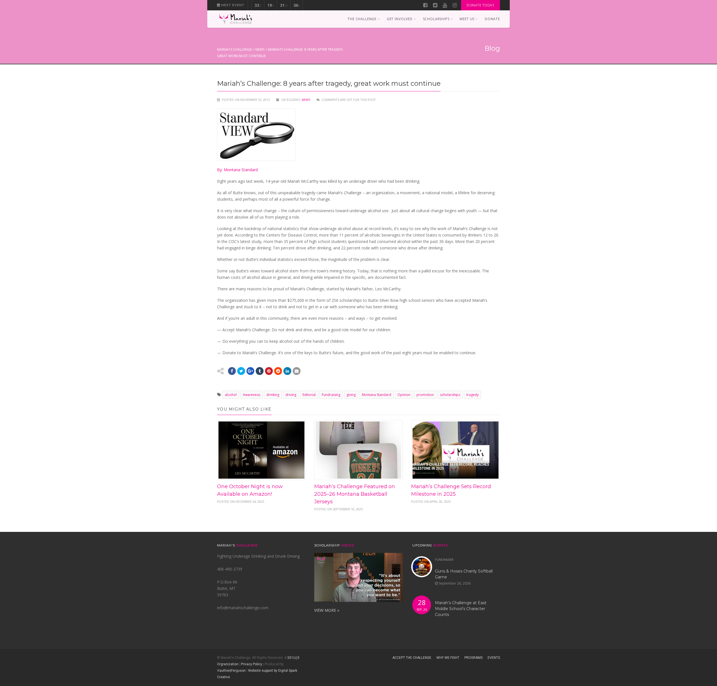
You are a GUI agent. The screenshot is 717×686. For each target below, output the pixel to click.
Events (494, 658)
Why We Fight (447, 658)
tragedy (472, 394)
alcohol (231, 394)
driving (290, 394)
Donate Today (480, 5)
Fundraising (331, 394)
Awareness (251, 394)
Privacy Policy (251, 664)
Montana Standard (376, 394)
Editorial (309, 394)
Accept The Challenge (411, 658)
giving (351, 394)
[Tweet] (241, 371)
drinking (272, 394)
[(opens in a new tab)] (455, 450)
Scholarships (436, 19)
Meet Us (467, 19)
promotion (425, 394)
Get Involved (400, 19)
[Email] (287, 371)
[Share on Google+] (250, 371)
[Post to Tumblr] (260, 371)
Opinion (403, 394)
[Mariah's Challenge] (235, 19)
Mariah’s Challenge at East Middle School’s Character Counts (460, 608)
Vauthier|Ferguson (231, 671)
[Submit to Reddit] (269, 371)
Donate (492, 19)
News (306, 100)
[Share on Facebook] (232, 371)
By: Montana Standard (237, 169)
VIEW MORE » (326, 610)
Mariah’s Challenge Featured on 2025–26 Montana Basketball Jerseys (354, 494)
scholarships (450, 394)
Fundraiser (444, 559)
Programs (473, 658)
